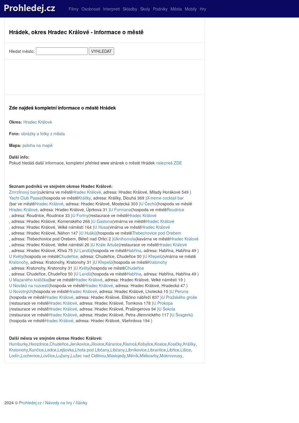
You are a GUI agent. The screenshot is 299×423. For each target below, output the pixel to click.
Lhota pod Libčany (92, 350)
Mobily (191, 9)
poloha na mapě (37, 145)
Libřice (173, 350)
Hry (203, 9)
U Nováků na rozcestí (29, 285)
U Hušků (88, 233)
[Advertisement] (104, 77)
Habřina (134, 250)
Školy (145, 9)
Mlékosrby (149, 355)
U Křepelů (153, 256)
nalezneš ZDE (169, 163)
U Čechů (148, 204)
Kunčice (36, 350)
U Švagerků (182, 315)
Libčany (117, 350)
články (81, 402)
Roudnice (175, 209)
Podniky (160, 9)
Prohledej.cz (30, 402)
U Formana (120, 209)
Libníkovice (136, 350)
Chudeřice (68, 256)
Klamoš (130, 344)
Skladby (130, 9)
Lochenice (30, 355)
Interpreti (111, 9)
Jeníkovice (79, 344)
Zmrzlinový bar (22, 192)
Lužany (62, 355)
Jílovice (97, 344)
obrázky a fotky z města (43, 133)
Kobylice (145, 344)
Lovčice (48, 355)
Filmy (74, 9)
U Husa (101, 227)
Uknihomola (124, 239)
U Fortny (80, 215)
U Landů (83, 250)
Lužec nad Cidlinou (88, 355)
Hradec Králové (37, 122)
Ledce (50, 350)
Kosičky (175, 344)
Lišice (185, 350)
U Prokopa (163, 303)
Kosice (160, 344)
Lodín (14, 355)
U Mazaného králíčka (28, 279)
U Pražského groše (179, 297)
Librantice (157, 350)
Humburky (18, 344)
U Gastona (102, 221)
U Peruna (179, 291)
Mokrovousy (171, 355)
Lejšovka (66, 350)
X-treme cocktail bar (165, 198)
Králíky (84, 198)
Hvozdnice (38, 344)
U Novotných (21, 291)
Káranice (113, 344)
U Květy (16, 256)
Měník (132, 355)
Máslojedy (116, 355)
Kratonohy (18, 262)
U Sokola (167, 309)
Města (176, 9)
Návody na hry (58, 402)
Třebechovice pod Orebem (156, 233)
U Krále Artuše (105, 244)
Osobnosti (90, 9)
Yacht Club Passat (26, 198)
